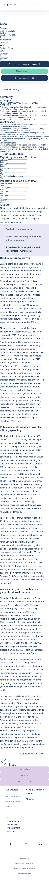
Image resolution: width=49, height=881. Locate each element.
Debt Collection (10, 807)
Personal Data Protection (24, 863)
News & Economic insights (35, 791)
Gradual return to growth (19, 229)
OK (1, 93)
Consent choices (24, 874)
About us (30, 799)
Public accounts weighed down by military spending (23, 238)
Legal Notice (24, 858)
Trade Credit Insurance (13, 796)
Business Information (12, 802)
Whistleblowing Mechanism (24, 868)
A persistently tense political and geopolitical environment (23, 249)
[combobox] (24, 90)
